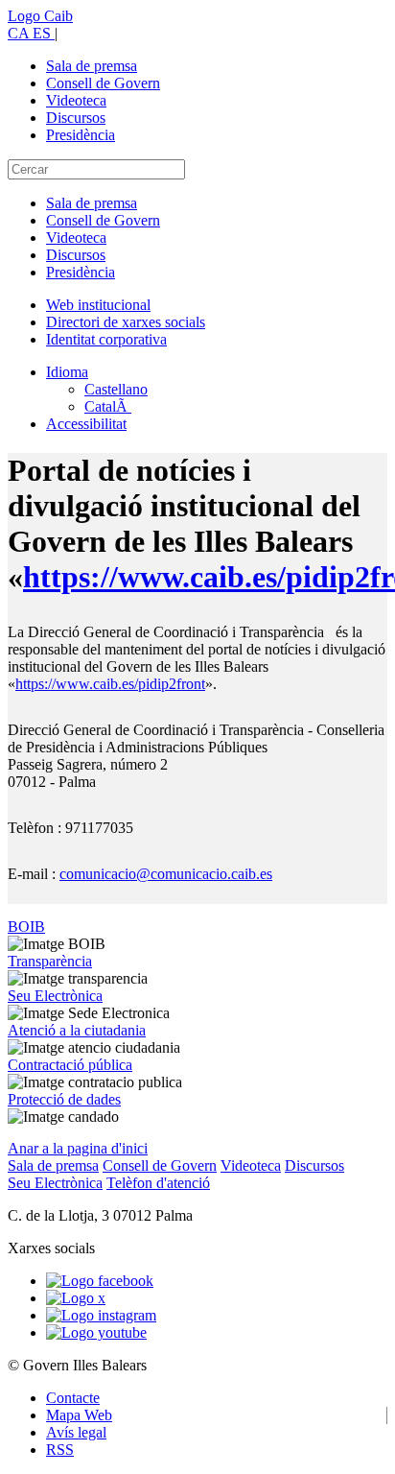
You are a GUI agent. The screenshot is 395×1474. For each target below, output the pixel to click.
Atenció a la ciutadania (77, 1030)
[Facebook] (99, 1280)
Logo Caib (40, 16)
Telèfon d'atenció (158, 1183)
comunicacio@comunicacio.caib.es (165, 874)
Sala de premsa (91, 66)
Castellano (116, 389)
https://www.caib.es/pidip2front (110, 684)
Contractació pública (70, 1065)
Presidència (80, 135)
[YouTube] (96, 1332)
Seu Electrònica (55, 995)
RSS (60, 1449)
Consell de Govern (103, 83)
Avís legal (76, 1432)
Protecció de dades (64, 1099)
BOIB (26, 926)
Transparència (50, 961)
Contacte (73, 1398)
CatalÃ (107, 406)
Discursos (75, 117)
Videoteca (76, 100)
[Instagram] (101, 1315)
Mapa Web (79, 1415)
